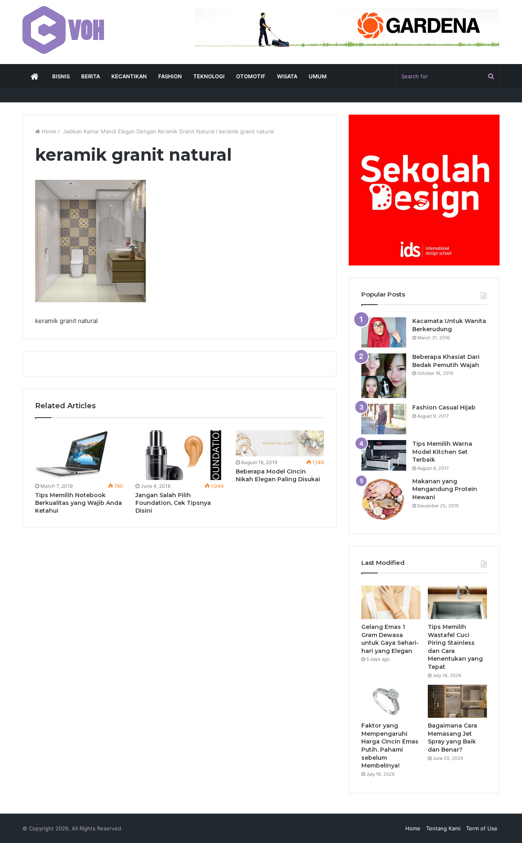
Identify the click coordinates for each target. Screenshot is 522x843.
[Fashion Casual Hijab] (383, 419)
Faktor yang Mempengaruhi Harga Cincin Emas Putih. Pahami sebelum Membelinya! (389, 745)
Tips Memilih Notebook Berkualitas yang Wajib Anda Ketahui (78, 502)
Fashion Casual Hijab (444, 407)
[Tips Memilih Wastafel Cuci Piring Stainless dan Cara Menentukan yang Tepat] (457, 602)
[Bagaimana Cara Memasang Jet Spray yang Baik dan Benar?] (457, 701)
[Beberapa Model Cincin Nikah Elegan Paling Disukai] (280, 443)
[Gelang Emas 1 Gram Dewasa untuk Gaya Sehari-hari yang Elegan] (390, 602)
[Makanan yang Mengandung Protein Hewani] (383, 499)
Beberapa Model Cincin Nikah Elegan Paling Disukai (278, 475)
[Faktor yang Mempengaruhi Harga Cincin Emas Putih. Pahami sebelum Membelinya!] (390, 701)
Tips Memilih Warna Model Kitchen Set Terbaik (442, 451)
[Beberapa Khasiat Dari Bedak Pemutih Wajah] (383, 375)
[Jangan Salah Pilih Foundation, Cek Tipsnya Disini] (179, 455)
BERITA (90, 76)
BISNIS (61, 76)
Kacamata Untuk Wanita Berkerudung (449, 325)
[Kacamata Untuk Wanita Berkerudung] (383, 332)
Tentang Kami (443, 828)
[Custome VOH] (63, 30)
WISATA (287, 76)
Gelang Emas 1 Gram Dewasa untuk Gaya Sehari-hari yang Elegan (390, 639)
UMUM (318, 76)
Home (48, 131)
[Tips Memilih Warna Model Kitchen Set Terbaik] (383, 455)
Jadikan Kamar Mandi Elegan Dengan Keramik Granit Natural (138, 131)
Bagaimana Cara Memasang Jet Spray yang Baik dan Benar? (452, 737)
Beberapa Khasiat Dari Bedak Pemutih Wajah (446, 361)
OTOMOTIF (250, 76)
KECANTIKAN (129, 76)
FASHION (170, 76)
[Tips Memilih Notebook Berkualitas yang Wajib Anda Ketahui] (79, 455)
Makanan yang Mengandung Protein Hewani (444, 489)
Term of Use (482, 828)
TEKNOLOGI (209, 76)
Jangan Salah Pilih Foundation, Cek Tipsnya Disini (173, 502)
